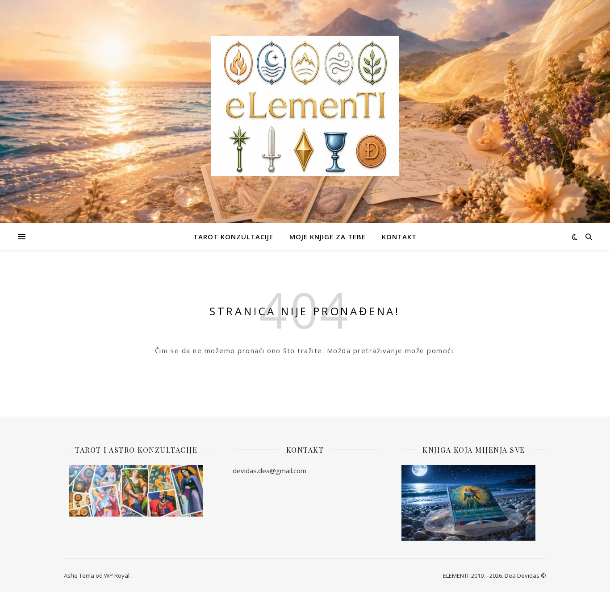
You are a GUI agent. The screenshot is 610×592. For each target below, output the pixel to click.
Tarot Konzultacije (233, 236)
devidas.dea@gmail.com (269, 470)
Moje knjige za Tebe (327, 236)
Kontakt (399, 236)
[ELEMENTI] (305, 106)
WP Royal (117, 575)
